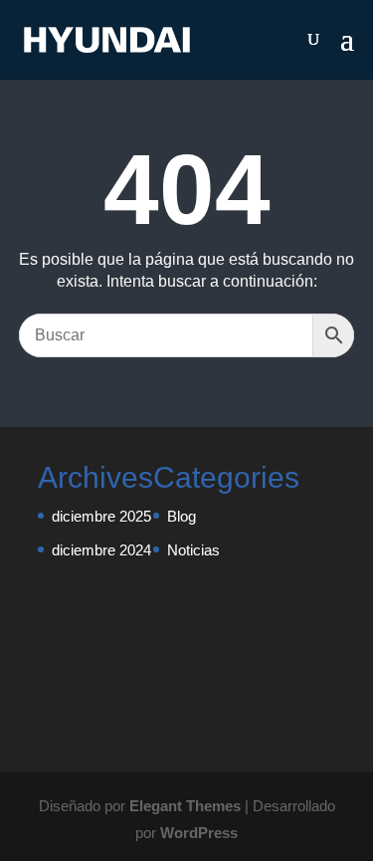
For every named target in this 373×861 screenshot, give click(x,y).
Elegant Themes (185, 805)
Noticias (193, 549)
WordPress (199, 832)
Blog (181, 516)
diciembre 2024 (101, 549)
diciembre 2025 (101, 516)
